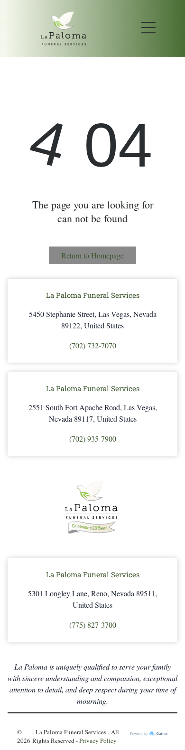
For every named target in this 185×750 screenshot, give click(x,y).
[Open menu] (148, 28)
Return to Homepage (92, 255)
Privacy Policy (98, 740)
